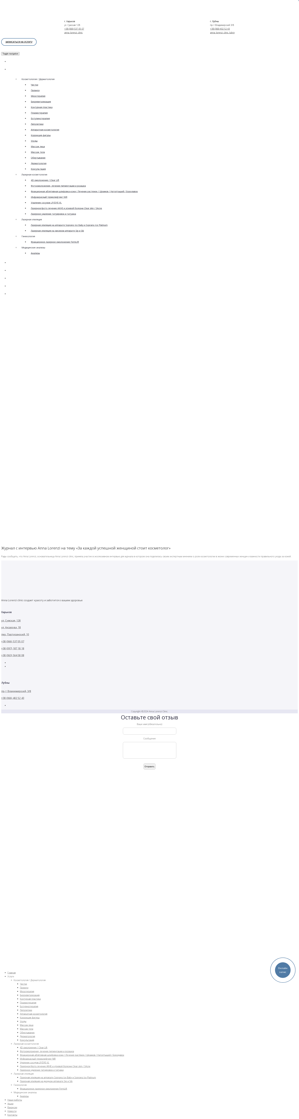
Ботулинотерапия (40, 118)
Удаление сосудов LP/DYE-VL (46, 202)
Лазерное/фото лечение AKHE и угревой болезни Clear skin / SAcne (66, 208)
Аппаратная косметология (45, 129)
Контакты (17, 293)
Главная (16, 61)
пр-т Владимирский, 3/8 (16, 691)
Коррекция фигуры (41, 135)
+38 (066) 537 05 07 (74, 28)
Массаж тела (38, 152)
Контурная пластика (41, 107)
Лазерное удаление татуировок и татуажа (53, 213)
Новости (16, 286)
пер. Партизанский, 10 (15, 634)
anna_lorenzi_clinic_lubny (222, 32)
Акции (14, 270)
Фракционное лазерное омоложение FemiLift (55, 241)
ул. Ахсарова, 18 (11, 627)
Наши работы (19, 262)
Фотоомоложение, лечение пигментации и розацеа (58, 185)
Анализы (35, 253)
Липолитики (37, 124)
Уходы (34, 140)
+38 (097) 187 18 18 (12, 648)
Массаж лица (38, 146)
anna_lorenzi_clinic (73, 32)
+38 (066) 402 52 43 (220, 28)
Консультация (38, 168)
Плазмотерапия (39, 112)
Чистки (34, 84)
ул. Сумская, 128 (11, 620)
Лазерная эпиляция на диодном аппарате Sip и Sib (57, 230)
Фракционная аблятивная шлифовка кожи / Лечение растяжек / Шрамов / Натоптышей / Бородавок (84, 191)
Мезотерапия (38, 95)
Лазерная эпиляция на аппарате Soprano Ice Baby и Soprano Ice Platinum (69, 225)
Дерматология (38, 163)
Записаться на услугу (18, 41)
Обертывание (38, 157)
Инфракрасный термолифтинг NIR (49, 197)
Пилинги (35, 90)
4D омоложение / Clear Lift (45, 180)
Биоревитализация (41, 101)
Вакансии (16, 278)
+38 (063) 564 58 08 (12, 655)
